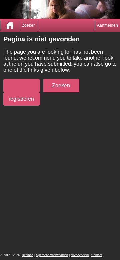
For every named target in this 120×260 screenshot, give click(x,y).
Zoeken (29, 25)
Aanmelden (107, 25)
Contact (96, 255)
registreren (21, 99)
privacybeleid (80, 255)
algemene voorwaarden (52, 255)
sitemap (27, 255)
